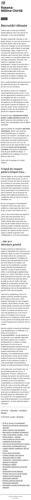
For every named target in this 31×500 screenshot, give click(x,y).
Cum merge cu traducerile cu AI (14, 446)
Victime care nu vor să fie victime (15, 474)
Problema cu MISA (9, 464)
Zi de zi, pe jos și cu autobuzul (14, 423)
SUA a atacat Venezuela (11, 453)
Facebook (22, 410)
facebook (20, 417)
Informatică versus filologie (13, 471)
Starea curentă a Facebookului (14, 430)
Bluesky (4, 413)
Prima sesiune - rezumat (12, 437)
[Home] (3, 3)
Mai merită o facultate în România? (16, 432)
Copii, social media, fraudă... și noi (15, 435)
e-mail (12, 417)
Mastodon (14, 410)
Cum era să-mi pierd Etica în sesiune (16, 444)
